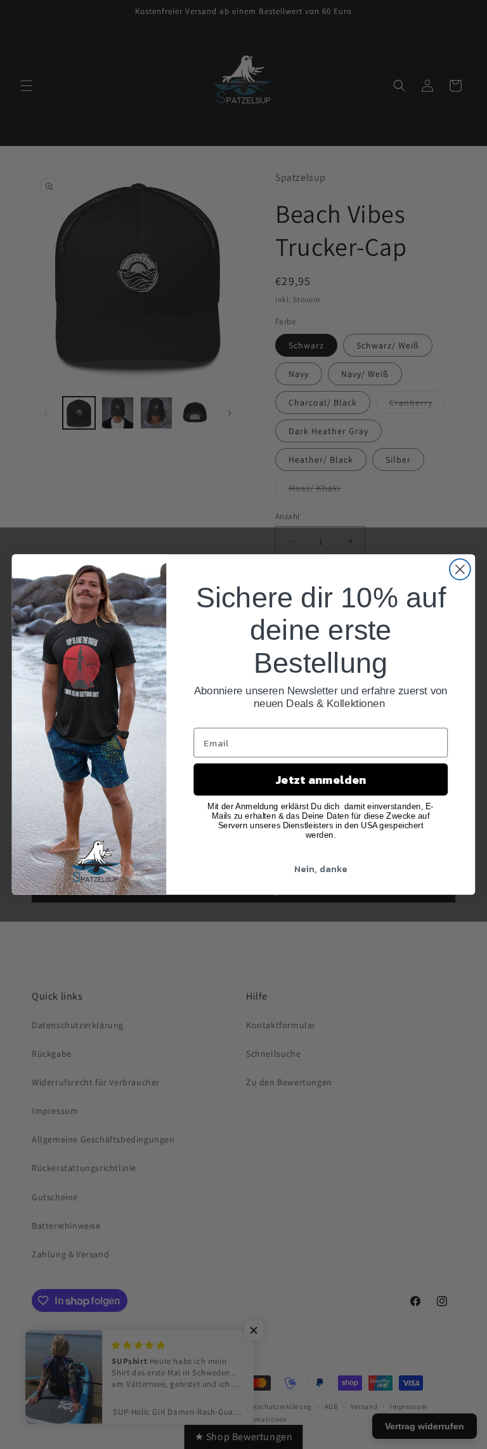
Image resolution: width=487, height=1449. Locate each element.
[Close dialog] (460, 569)
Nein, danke (320, 868)
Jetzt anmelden (320, 779)
